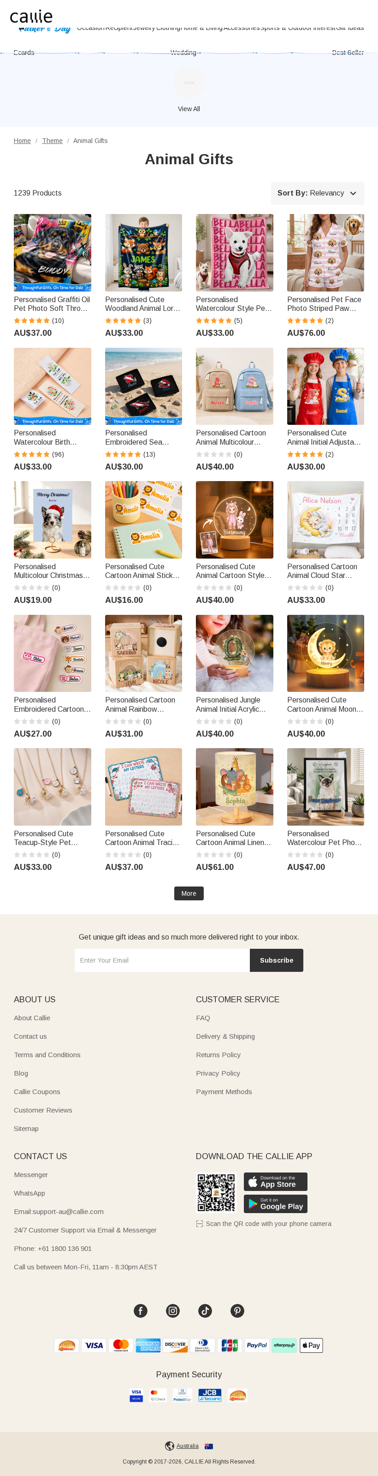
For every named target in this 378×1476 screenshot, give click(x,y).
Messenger (31, 1174)
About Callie (32, 1018)
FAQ (203, 1018)
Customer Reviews (43, 1110)
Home (22, 140)
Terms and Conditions (47, 1055)
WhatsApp (29, 1193)
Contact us (30, 1036)
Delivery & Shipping (225, 1036)
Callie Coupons (37, 1091)
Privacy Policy (218, 1073)
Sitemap (26, 1128)
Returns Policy (218, 1055)
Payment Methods (224, 1091)
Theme (52, 140)
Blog (21, 1073)
